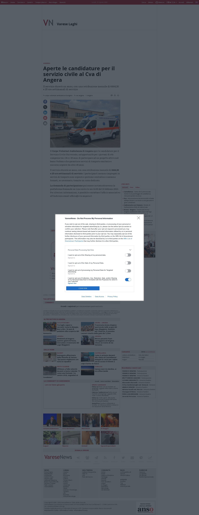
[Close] (139, 218)
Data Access (99, 296)
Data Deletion (86, 296)
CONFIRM (83, 288)
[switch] (128, 255)
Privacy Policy (113, 296)
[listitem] (99, 250)
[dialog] (99, 257)
